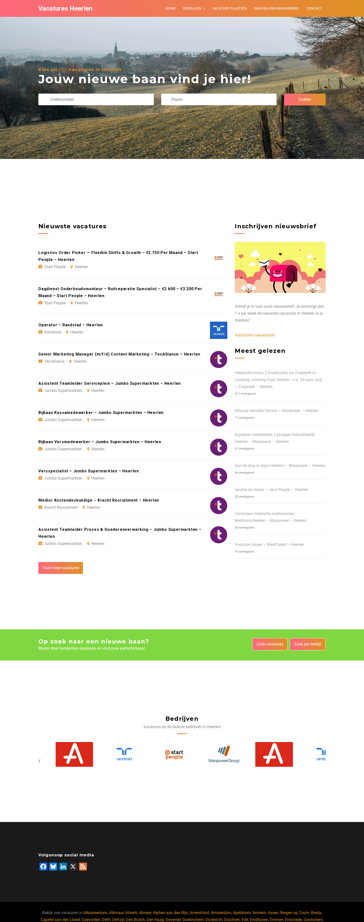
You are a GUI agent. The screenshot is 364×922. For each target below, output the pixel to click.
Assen (273, 912)
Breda (316, 912)
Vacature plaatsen (229, 8)
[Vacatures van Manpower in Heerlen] (207, 754)
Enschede (293, 919)
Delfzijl (118, 919)
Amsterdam (221, 912)
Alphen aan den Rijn (170, 912)
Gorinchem (313, 919)
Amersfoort (199, 912)
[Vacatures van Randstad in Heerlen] (107, 754)
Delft (106, 919)
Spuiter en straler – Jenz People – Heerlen (271, 489)
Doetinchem (193, 919)
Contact (314, 8)
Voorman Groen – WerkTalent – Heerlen (269, 544)
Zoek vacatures (270, 644)
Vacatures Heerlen (65, 8)
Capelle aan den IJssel (60, 919)
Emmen (276, 919)
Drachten (232, 919)
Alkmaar (116, 912)
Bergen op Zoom (294, 912)
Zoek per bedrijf (307, 644)
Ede (245, 919)
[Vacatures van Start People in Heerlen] (157, 754)
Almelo (131, 912)
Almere (145, 912)
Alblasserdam (95, 912)
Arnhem (259, 912)
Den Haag (155, 919)
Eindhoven (259, 919)
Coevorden (91, 919)
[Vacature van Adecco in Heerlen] (57, 754)
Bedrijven (192, 8)
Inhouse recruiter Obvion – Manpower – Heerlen (276, 410)
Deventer (173, 919)
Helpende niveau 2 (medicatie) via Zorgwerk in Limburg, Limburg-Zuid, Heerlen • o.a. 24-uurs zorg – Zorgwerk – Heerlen (278, 379)
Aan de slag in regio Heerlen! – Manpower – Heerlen (280, 465)
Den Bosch (135, 919)
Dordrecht (213, 919)
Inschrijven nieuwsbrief (276, 8)
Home (171, 8)
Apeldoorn (242, 912)
